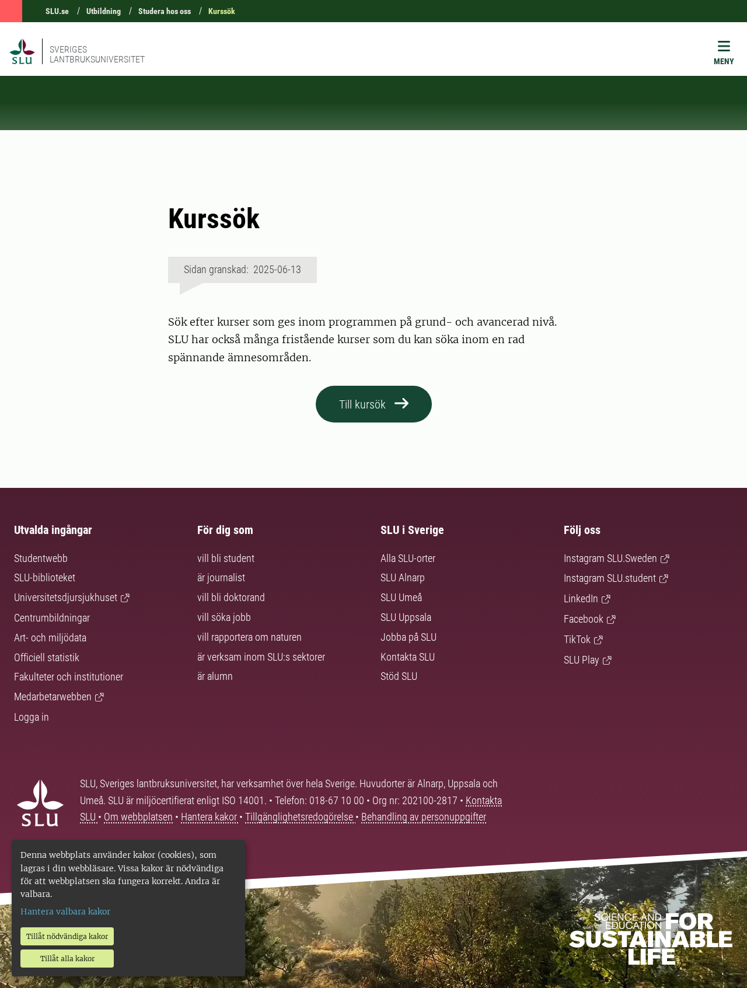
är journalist (221, 577)
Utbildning (103, 11)
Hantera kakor (210, 817)
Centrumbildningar (52, 618)
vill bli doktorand (231, 597)
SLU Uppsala (406, 617)
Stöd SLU (399, 676)
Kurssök (221, 11)
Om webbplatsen (138, 817)
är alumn (215, 676)
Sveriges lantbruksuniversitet (97, 54)
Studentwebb (41, 558)
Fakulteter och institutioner (68, 677)
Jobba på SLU (409, 637)
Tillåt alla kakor (67, 958)
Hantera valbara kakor (65, 911)
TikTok (577, 639)
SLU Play (581, 660)
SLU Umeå (401, 597)
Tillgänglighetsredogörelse (300, 817)
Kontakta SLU (408, 657)
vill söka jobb (224, 617)
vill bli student (225, 558)
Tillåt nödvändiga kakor (67, 936)
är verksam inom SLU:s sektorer (261, 657)
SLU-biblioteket (44, 577)
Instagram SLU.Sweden (610, 558)
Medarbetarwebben (53, 696)
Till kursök (362, 404)
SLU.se (57, 11)
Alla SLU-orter (408, 558)
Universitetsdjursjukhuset (65, 597)
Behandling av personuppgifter (423, 817)
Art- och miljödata (50, 637)
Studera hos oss (164, 11)
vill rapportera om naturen (249, 637)
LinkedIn (581, 598)
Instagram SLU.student (610, 578)
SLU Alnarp (403, 577)
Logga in (31, 717)
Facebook (583, 619)
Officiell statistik (46, 657)
